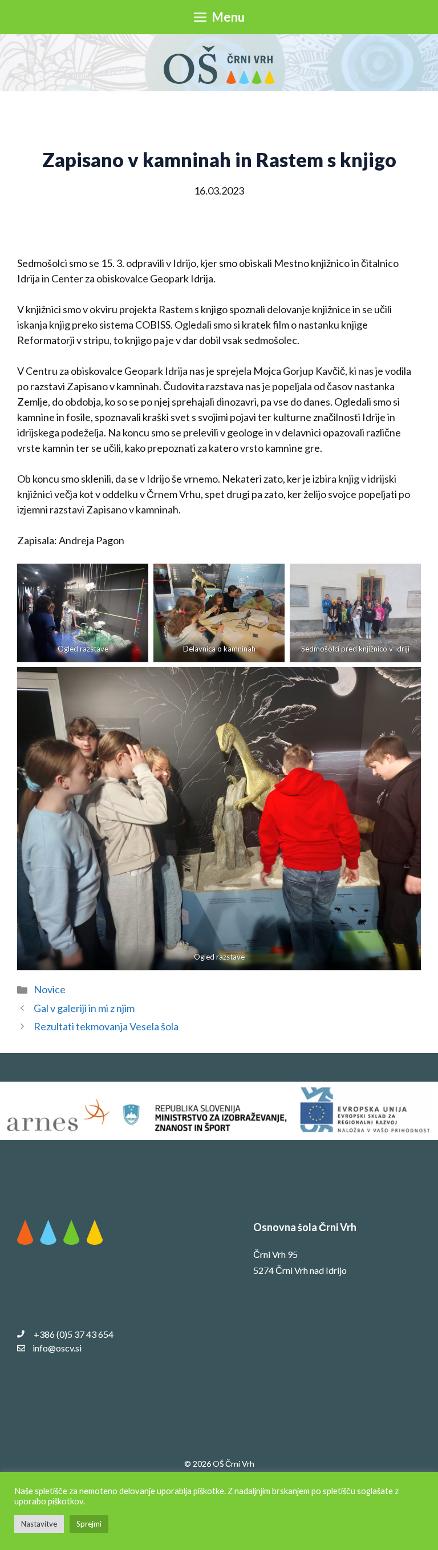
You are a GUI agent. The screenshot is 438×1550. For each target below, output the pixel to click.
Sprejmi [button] (89, 1523)
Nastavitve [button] (39, 1523)
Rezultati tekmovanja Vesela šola (106, 1026)
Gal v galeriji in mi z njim (84, 1008)
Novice (50, 989)
